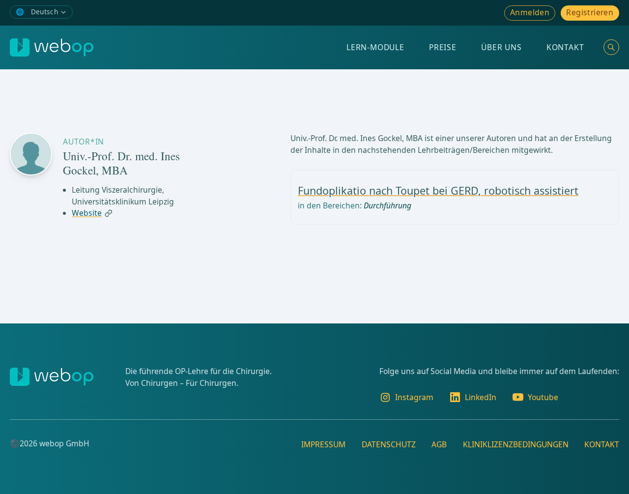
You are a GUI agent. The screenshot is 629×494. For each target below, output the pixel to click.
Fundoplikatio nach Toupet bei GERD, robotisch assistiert (438, 190)
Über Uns (501, 47)
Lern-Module (375, 47)
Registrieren (589, 12)
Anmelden (529, 12)
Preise (443, 47)
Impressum (323, 444)
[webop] (51, 47)
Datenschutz (389, 444)
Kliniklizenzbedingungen (516, 444)
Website (87, 213)
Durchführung (387, 205)
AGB (439, 444)
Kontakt (565, 47)
